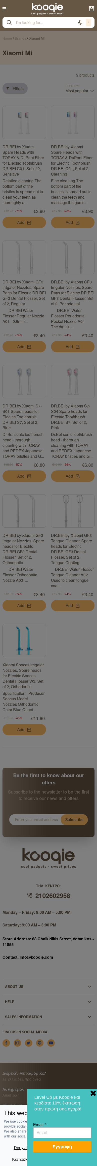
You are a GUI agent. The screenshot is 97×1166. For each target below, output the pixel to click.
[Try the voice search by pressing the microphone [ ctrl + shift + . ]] (80, 23)
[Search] (9, 23)
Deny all (21, 1147)
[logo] (47, 9)
